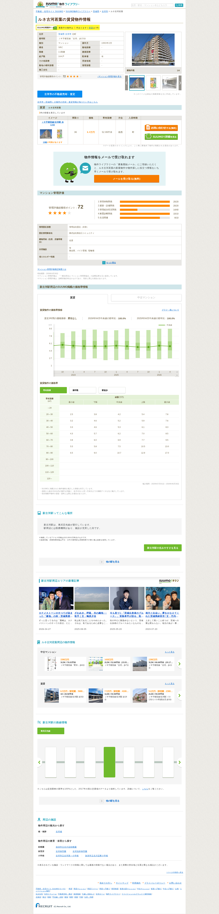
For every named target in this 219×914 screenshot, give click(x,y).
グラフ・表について (170, 310)
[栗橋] (90, 762)
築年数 (75, 390)
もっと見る (111, 263)
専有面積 (47, 390)
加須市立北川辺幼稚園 (66, 847)
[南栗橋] (70, 762)
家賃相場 (114, 889)
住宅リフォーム (50, 894)
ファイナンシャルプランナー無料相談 (137, 894)
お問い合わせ (175, 883)
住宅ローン (100, 894)
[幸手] (50, 762)
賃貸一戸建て (104, 889)
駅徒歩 (105, 390)
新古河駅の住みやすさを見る (162, 548)
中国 (81, 897)
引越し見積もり (88, 894)
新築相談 (77, 894)
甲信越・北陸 (57, 897)
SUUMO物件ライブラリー (78, 11)
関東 (49, 897)
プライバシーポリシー (154, 883)
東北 (44, 897)
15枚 (45, 142)
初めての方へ (106, 883)
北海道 (38, 897)
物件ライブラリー (113, 894)
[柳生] (129, 762)
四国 (76, 897)
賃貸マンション (80, 889)
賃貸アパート (92, 889)
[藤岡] (168, 762)
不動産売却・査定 (65, 894)
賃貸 (91, 28)
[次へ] (179, 664)
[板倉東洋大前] (148, 762)
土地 (177, 889)
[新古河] (109, 762)
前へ (39, 762)
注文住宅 (39, 894)
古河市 (105, 11)
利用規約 (136, 883)
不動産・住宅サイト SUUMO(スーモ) (51, 889)
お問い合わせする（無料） (161, 128)
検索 (180, 5)
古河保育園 (61, 851)
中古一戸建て (168, 889)
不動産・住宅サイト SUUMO (49, 11)
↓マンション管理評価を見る (109, 76)
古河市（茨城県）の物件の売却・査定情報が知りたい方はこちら (67, 102)
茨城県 (96, 11)
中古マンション (143, 889)
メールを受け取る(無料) (126, 178)
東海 (66, 897)
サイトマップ (122, 883)
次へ (179, 762)
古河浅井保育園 (80, 851)
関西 (71, 897)
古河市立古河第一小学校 (67, 856)
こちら (145, 789)
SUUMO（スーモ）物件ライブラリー (57, 5)
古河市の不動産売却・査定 (59, 94)
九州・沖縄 (88, 897)
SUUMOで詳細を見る (161, 136)
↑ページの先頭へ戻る (174, 872)
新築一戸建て (156, 889)
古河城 (59, 831)
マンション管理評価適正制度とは (51, 269)
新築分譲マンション (128, 889)
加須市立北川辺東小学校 (96, 856)
